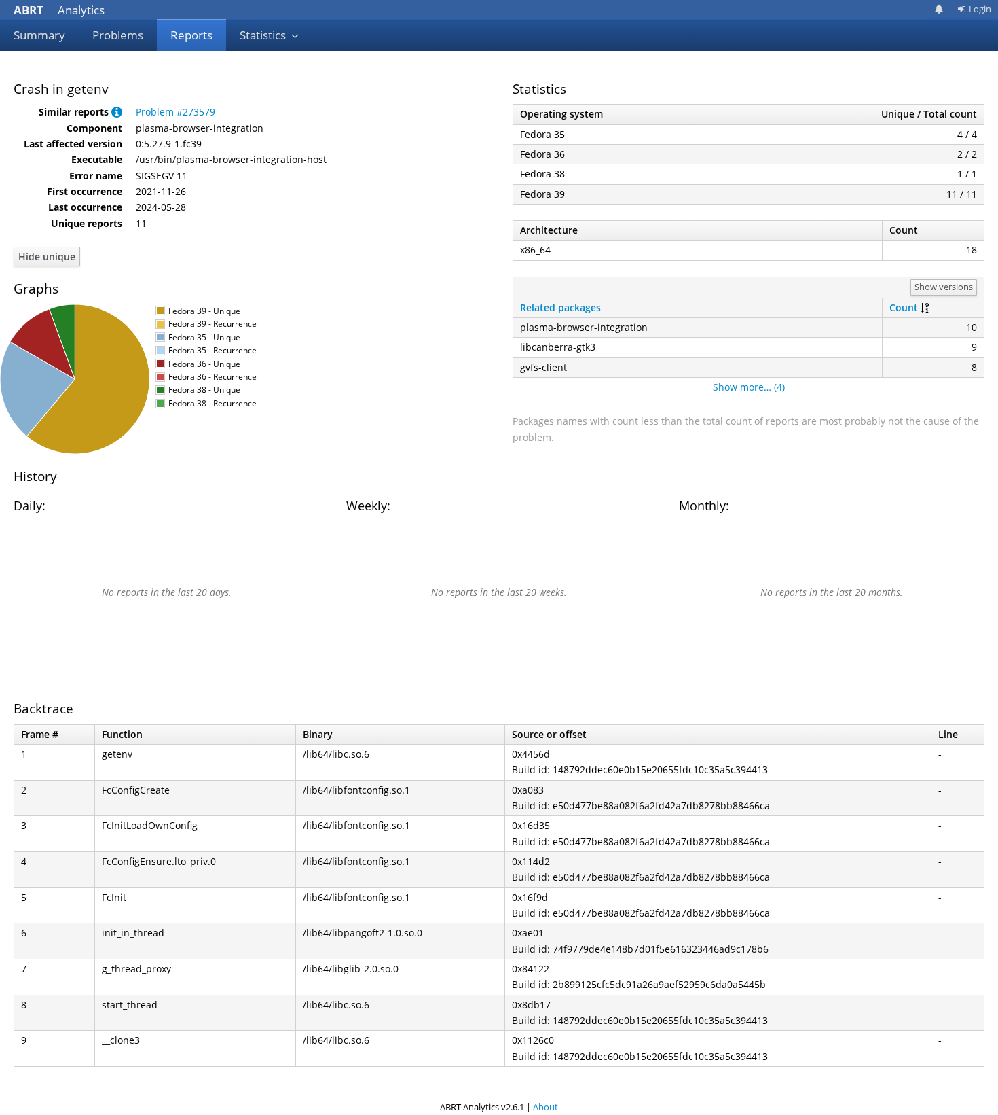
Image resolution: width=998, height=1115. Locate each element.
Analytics (59, 10)
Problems (117, 35)
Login (980, 9)
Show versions (943, 287)
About (545, 1107)
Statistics (264, 35)
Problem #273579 (175, 111)
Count (903, 307)
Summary (39, 35)
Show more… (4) (749, 386)
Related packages (560, 307)
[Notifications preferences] (939, 9)
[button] (116, 111)
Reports (191, 35)
